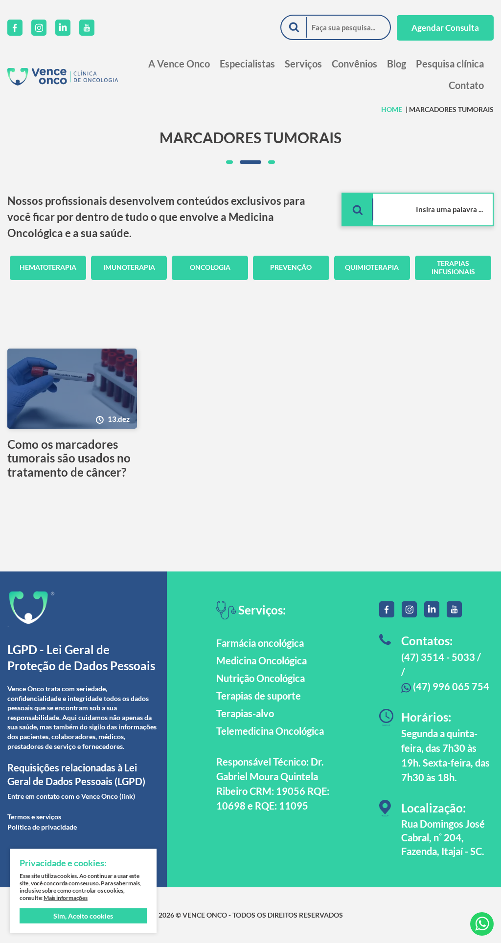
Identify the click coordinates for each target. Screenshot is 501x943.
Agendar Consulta (445, 27)
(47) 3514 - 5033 (438, 657)
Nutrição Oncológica (260, 678)
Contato (466, 85)
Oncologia (210, 267)
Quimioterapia (372, 267)
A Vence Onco (179, 63)
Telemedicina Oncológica (270, 731)
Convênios (354, 63)
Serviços (303, 63)
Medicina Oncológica (261, 660)
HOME (391, 109)
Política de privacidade (42, 827)
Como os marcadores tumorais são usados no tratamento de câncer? (69, 459)
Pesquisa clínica (450, 63)
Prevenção (291, 267)
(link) (127, 796)
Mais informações (66, 897)
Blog (396, 63)
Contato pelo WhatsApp (482, 924)
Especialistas (247, 63)
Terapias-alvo (245, 713)
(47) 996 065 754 (450, 686)
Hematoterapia (48, 267)
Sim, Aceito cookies (83, 916)
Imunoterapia (129, 267)
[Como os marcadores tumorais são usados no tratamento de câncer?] (72, 389)
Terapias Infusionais (453, 267)
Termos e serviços (34, 816)
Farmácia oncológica (260, 643)
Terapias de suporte (258, 696)
